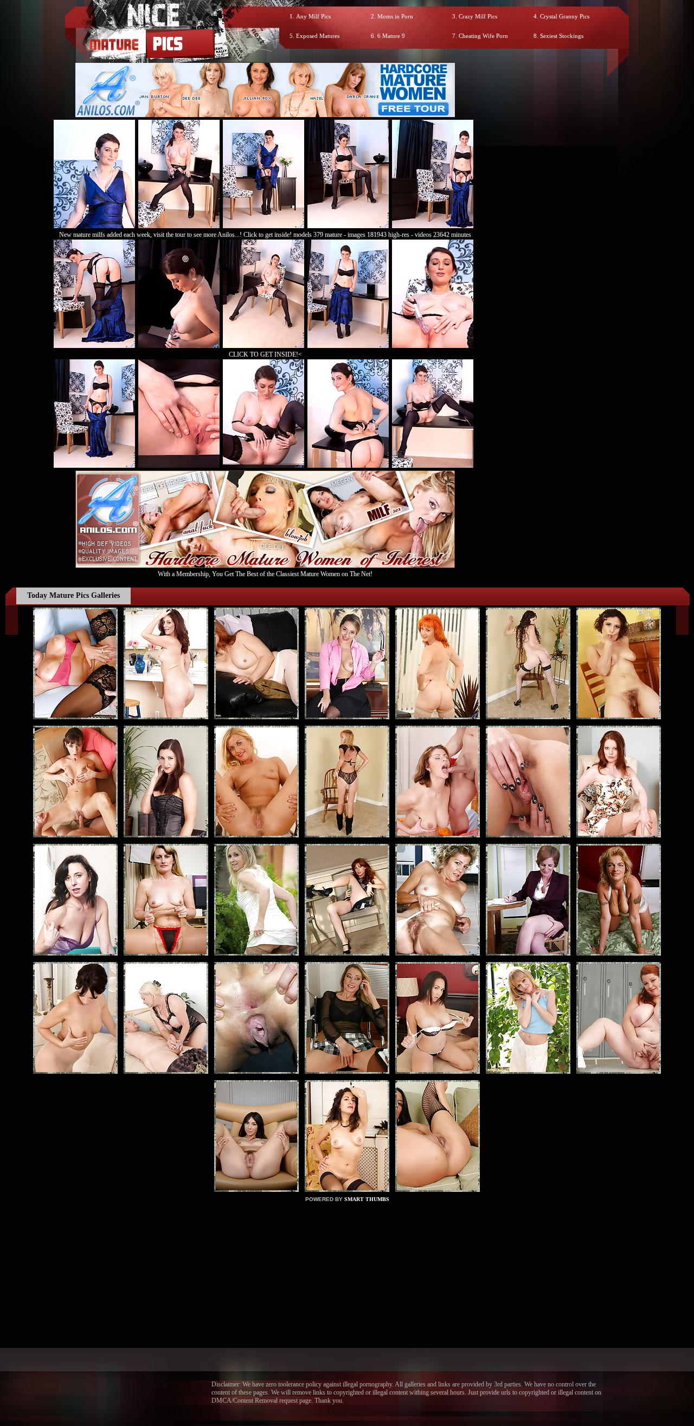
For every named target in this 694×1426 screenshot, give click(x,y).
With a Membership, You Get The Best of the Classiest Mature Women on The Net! (265, 574)
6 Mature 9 (391, 36)
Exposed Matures (317, 36)
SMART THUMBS (366, 1199)
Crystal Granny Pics (564, 16)
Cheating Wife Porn (483, 36)
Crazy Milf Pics (478, 16)
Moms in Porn (395, 16)
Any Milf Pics (313, 16)
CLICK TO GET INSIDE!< (265, 354)
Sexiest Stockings (561, 36)
